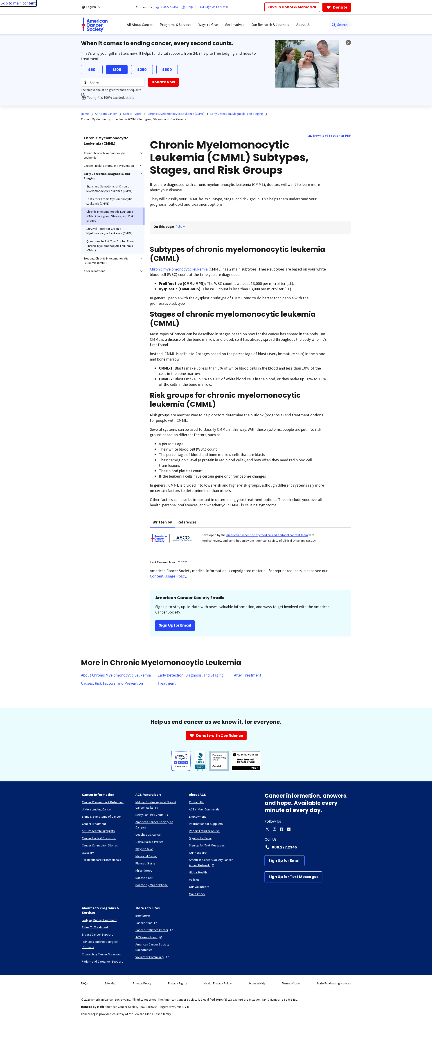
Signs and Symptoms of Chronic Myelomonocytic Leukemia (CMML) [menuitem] (109, 188)
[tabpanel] (250, 541)
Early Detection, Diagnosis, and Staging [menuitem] (107, 176)
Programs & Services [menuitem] (175, 24)
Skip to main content (18, 3)
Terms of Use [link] (291, 983)
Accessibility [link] (257, 983)
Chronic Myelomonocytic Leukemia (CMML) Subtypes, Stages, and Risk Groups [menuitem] (110, 216)
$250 (142, 69)
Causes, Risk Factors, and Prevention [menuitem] (109, 166)
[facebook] (281, 829)
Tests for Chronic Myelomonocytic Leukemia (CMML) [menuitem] (109, 201)
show (181, 226)
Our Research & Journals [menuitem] (270, 24)
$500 (167, 69)
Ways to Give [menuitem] (208, 24)
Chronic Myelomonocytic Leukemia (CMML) (106, 140)
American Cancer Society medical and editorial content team (267, 535)
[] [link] (181, 226)
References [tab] (186, 522)
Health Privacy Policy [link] (218, 983)
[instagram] (274, 829)
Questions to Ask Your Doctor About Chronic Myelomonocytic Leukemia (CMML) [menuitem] (110, 245)
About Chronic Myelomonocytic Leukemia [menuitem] (105, 155)
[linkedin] (289, 829)
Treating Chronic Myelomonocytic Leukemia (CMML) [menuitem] (106, 260)
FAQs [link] (84, 983)
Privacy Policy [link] (142, 983)
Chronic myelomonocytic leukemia (179, 269)
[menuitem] (94, 24)
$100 (116, 69)
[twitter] (267, 829)
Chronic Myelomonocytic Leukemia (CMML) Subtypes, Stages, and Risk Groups (133, 119)
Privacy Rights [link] (177, 983)
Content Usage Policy (168, 576)
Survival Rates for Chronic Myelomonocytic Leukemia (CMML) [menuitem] (109, 231)
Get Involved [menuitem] (234, 24)
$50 (91, 69)
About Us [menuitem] (303, 24)
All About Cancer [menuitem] (140, 24)
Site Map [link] (110, 983)
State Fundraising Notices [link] (333, 983)
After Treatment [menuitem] (94, 271)
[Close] (348, 42)
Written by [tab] (162, 522)
